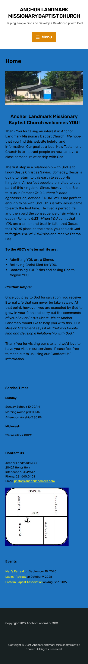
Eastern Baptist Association (24, 582)
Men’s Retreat (14, 571)
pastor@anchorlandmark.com (34, 481)
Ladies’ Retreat (15, 577)
